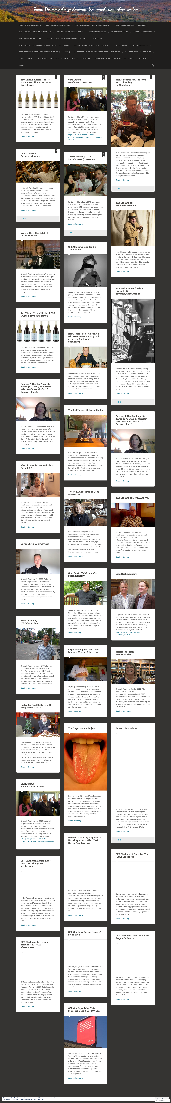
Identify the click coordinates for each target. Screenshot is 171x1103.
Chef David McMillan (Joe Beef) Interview (82, 574)
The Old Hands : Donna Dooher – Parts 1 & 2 (85, 493)
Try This (147, 52)
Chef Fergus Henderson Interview (80, 81)
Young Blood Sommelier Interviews (131, 25)
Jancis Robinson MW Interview (125, 653)
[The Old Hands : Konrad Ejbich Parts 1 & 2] (38, 485)
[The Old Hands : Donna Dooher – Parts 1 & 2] (85, 512)
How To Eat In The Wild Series (70, 32)
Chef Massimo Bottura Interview (31, 155)
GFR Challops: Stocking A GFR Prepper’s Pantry (132, 937)
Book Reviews (131, 52)
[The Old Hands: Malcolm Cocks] (85, 431)
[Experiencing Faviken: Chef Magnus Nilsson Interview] (85, 669)
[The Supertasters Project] (85, 762)
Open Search (153, 65)
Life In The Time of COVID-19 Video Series (92, 45)
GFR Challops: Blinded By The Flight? (82, 248)
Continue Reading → (28, 137)
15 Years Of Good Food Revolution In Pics (56, 59)
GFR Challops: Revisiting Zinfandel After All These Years (34, 944)
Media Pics (144, 59)
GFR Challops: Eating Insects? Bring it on (84, 933)
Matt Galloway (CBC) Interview (29, 622)
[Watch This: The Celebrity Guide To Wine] (38, 254)
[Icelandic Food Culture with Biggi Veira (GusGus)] (38, 724)
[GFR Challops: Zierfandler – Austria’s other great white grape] (38, 881)
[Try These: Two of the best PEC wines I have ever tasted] (38, 331)
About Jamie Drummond (30, 25)
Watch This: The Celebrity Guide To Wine (35, 234)
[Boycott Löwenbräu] (133, 768)
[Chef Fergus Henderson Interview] (85, 99)
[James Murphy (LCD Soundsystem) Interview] (85, 180)
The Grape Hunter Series (30, 39)
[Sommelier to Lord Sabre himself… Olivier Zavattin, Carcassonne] (133, 331)
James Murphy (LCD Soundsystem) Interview (82, 158)
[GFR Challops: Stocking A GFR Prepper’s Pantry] (133, 957)
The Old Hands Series (92, 39)
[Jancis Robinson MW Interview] (133, 671)
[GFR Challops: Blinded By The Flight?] (85, 270)
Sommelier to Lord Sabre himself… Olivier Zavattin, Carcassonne (129, 291)
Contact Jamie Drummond (58, 25)
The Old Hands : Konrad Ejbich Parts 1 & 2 (37, 466)
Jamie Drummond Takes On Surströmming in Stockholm (131, 82)
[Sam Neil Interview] (133, 594)
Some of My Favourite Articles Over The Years (98, 52)
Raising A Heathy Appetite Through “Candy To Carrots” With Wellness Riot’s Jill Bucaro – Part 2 (36, 387)
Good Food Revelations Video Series (132, 45)
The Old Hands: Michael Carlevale (126, 204)
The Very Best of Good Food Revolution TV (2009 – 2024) (44, 45)
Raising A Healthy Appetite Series (62, 39)
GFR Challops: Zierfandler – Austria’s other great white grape (36, 863)
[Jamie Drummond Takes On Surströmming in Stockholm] (133, 118)
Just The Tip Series (97, 32)
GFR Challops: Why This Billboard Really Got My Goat (84, 1009)
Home (21, 65)
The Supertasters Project (81, 728)
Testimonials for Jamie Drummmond (92, 25)
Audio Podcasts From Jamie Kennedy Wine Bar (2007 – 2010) (107, 59)
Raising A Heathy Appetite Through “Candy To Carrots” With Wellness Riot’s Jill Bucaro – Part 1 (131, 420)
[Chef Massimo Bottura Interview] (38, 172)
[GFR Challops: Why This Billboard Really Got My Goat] (85, 1032)
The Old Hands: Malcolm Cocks (85, 409)
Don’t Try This (25, 59)
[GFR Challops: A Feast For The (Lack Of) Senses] (133, 875)
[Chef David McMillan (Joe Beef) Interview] (85, 593)
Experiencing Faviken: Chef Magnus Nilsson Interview (83, 651)
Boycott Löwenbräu (126, 727)
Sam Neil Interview (126, 573)
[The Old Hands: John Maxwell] (133, 515)
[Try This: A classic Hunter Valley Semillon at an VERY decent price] (38, 99)
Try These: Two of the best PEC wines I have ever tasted (38, 314)
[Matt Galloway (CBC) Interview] (38, 644)
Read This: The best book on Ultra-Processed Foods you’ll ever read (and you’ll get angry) (84, 337)
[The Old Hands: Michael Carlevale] (133, 228)
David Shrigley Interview (35, 543)
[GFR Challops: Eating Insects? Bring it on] (85, 950)
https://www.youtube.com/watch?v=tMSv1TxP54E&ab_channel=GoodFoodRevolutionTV (85, 137)
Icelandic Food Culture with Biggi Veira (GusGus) (36, 706)
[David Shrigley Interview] (38, 561)
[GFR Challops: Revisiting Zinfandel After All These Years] (38, 964)
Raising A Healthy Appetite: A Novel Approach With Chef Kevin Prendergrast (84, 840)
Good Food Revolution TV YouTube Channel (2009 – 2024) (44, 52)
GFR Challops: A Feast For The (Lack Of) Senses (132, 855)
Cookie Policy (40, 1099)
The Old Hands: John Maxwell (132, 497)
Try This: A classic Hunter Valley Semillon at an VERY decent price (36, 82)
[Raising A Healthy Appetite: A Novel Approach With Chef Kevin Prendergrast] (85, 866)
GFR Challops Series (142, 32)
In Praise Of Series (119, 32)
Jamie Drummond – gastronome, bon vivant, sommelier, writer (85, 8)
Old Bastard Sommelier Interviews (35, 32)
